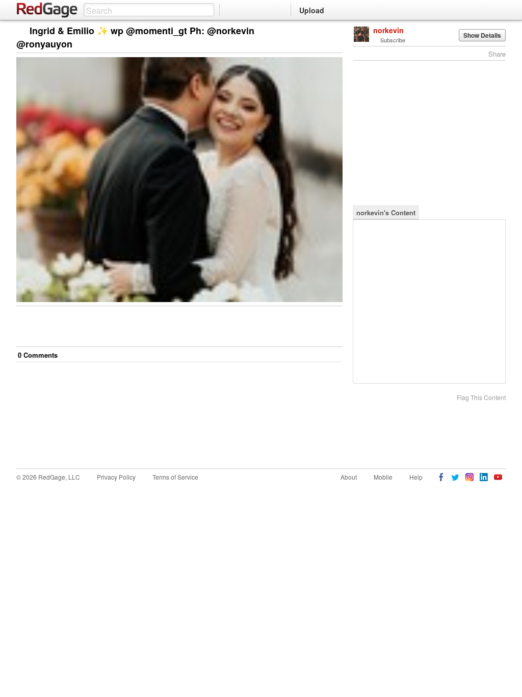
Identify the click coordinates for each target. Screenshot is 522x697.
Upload (311, 10)
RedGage (47, 10)
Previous (334, 31)
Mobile (383, 476)
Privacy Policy (116, 476)
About (349, 476)
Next (320, 31)
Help (416, 476)
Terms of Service (175, 476)
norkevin (388, 30)
